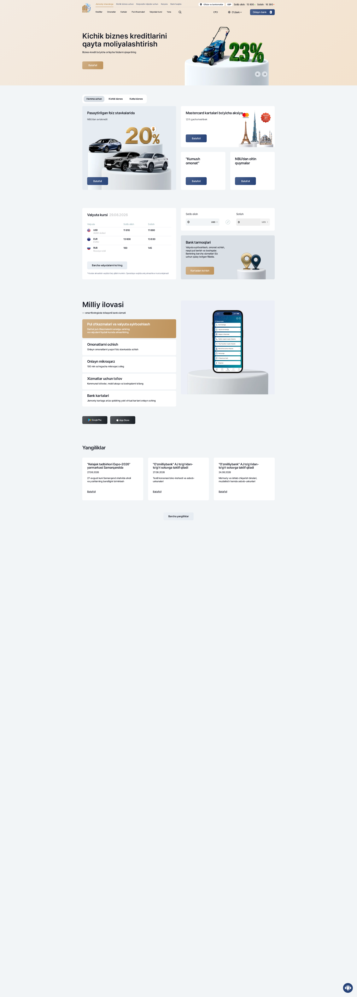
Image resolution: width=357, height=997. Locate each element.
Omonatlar (111, 12)
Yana (169, 12)
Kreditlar (99, 12)
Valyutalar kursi (155, 12)
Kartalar (123, 12)
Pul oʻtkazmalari (138, 12)
